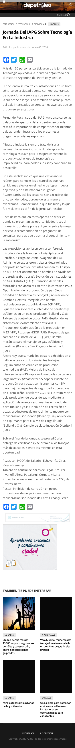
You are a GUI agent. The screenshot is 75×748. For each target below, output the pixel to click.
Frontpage (28, 733)
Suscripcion (46, 733)
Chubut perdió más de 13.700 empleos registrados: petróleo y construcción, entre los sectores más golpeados (18, 646)
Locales (54, 24)
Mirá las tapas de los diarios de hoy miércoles (18, 704)
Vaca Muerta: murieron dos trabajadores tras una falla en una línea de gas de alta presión (55, 645)
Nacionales (48, 634)
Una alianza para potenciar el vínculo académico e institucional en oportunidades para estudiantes (55, 709)
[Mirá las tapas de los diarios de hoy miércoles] (19, 676)
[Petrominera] (37, 517)
